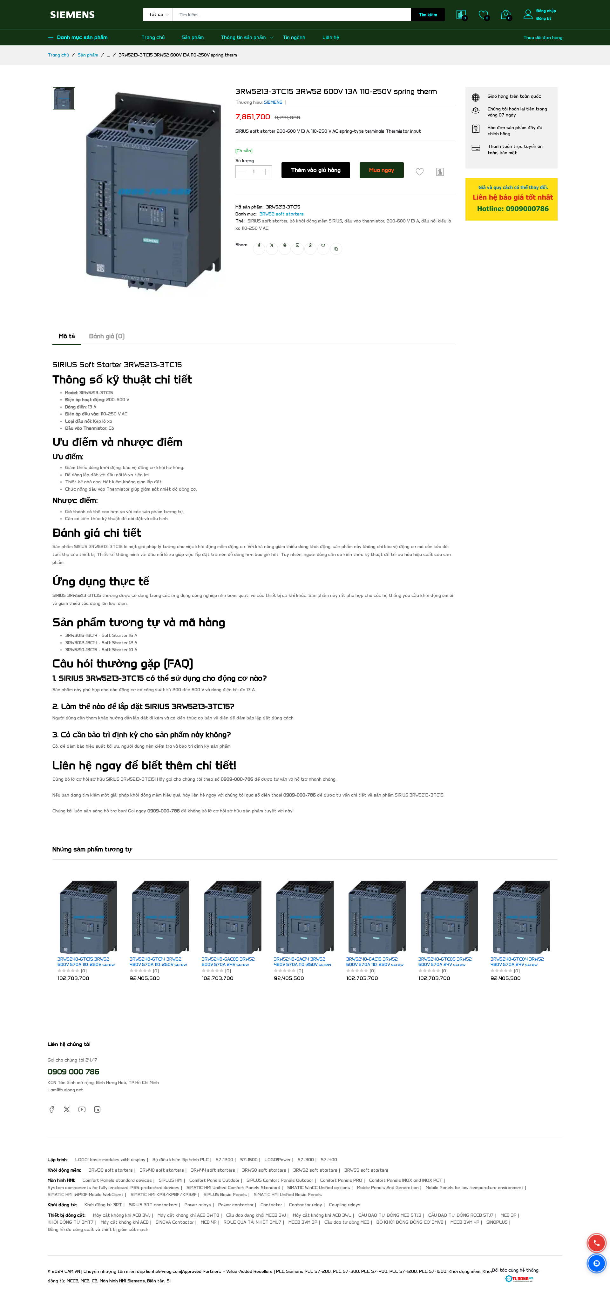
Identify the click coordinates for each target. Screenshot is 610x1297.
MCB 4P (209, 1222)
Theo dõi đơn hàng (542, 37)
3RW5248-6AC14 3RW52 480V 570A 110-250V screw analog (302, 962)
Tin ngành (294, 37)
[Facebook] (51, 1109)
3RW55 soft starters (366, 1170)
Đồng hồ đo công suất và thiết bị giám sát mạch (98, 1229)
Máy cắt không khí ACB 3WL (322, 1215)
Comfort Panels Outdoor (214, 1180)
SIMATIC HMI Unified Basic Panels (288, 1194)
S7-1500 (249, 1159)
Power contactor (236, 1205)
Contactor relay (305, 1205)
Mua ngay (381, 170)
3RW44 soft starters (213, 1170)
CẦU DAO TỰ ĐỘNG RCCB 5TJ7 (461, 1215)
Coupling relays (345, 1205)
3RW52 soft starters (282, 214)
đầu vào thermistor (364, 221)
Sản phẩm (193, 37)
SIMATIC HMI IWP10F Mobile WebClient (86, 1194)
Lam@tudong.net (65, 1090)
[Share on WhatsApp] (310, 248)
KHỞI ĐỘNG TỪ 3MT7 (71, 1222)
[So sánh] (440, 171)
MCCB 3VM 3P (302, 1222)
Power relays (198, 1205)
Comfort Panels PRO (341, 1180)
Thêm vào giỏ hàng (316, 170)
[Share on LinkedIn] (297, 248)
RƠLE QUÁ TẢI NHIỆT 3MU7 (252, 1222)
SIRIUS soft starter (267, 221)
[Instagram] (97, 1109)
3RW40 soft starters (162, 1170)
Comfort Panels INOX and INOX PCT (405, 1180)
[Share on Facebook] (259, 248)
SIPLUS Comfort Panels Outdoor (280, 1180)
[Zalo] (596, 1263)
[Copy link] (336, 249)
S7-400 (329, 1159)
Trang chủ (153, 37)
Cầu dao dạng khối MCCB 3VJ (256, 1215)
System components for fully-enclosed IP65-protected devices (114, 1187)
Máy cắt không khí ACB (125, 1222)
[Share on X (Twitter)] (272, 248)
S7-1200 (224, 1159)
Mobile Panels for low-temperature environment (475, 1187)
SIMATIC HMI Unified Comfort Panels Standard (233, 1187)
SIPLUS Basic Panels (225, 1194)
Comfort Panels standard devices (117, 1180)
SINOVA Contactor (175, 1222)
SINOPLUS (497, 1222)
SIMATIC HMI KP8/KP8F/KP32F (164, 1194)
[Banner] (511, 199)
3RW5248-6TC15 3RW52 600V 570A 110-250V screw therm (86, 962)
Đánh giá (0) (107, 336)
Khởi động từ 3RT (103, 1205)
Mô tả (67, 336)
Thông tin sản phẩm (243, 37)
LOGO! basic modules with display (110, 1159)
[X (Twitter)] (67, 1109)
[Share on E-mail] (323, 248)
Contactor (271, 1205)
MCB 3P (509, 1215)
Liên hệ (330, 37)
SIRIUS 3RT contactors (153, 1205)
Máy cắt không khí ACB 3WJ (122, 1215)
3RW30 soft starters (111, 1170)
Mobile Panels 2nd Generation (388, 1187)
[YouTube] (82, 1109)
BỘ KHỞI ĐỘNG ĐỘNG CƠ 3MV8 (410, 1222)
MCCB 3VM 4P (465, 1222)
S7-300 (306, 1159)
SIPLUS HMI (170, 1180)
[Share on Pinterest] (284, 248)
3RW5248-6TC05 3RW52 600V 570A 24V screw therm (445, 962)
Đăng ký (544, 18)
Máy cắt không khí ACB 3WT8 (188, 1215)
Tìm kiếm (428, 14)
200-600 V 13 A (403, 221)
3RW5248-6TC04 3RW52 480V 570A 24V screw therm (517, 962)
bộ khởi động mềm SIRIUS (316, 221)
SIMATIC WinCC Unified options (318, 1187)
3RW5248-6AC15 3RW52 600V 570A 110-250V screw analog (374, 962)
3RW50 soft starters (264, 1170)
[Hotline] (596, 1243)
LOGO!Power (278, 1159)
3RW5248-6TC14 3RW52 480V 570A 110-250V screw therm (158, 962)
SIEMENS (273, 102)
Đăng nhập (546, 10)
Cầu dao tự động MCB (346, 1222)
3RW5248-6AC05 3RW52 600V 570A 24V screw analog (228, 962)
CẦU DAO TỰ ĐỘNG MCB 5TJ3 (389, 1215)
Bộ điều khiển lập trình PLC (180, 1159)
